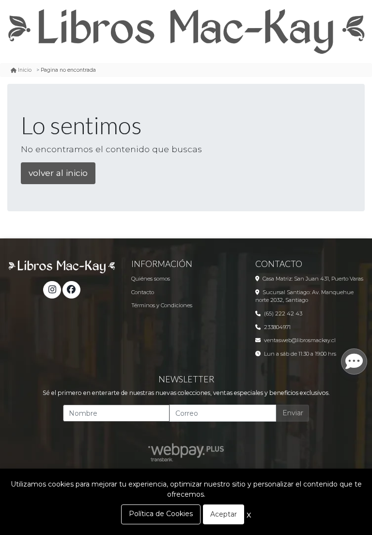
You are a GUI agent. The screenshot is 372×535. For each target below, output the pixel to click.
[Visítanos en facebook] (71, 290)
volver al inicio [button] (58, 173)
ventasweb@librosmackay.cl (300, 340)
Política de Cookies (161, 513)
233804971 (277, 327)
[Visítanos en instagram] (52, 290)
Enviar (292, 413)
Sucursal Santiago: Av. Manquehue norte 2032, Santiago (304, 296)
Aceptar (223, 514)
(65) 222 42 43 (283, 313)
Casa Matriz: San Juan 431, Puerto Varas (313, 278)
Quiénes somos (150, 278)
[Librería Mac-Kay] (186, 31)
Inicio (24, 70)
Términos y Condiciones (161, 305)
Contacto (142, 292)
